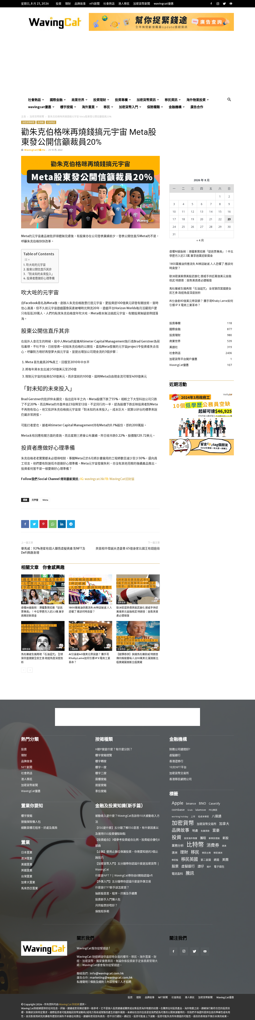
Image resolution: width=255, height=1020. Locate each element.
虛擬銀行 (174, 755)
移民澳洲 (218, 852)
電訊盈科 (177, 873)
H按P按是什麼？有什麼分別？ (113, 749)
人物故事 (74, 649)
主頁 (23, 116)
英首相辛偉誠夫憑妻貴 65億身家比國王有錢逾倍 (128, 548)
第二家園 (206, 860)
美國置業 (26, 864)
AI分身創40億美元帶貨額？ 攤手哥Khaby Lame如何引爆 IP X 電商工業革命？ (89, 658)
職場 (24, 602)
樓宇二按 (100, 773)
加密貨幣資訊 (146, 100)
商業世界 (78, 100)
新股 (226, 838)
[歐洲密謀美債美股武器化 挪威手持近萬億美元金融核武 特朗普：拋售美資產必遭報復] (138, 589)
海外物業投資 (196, 100)
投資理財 (99, 100)
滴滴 (224, 845)
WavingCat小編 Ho (34, 149)
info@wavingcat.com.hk (107, 973)
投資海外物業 (190, 838)
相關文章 (30, 567)
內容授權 (112, 982)
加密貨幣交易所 (179, 773)
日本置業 (26, 852)
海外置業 (88, 107)
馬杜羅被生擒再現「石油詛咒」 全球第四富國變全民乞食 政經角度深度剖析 (42, 658)
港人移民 (123, 3)
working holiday (180, 816)
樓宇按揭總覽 (103, 755)
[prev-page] (23, 670)
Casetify (214, 803)
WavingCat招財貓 (121, 479)
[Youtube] (231, 3)
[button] (229, 100)
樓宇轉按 (100, 761)
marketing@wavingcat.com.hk (111, 977)
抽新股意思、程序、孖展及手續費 (116, 893)
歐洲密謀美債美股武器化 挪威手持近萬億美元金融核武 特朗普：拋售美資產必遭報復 (137, 611)
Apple (177, 803)
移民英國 (189, 859)
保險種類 (153, 107)
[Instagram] (218, 3)
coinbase (178, 810)
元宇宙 (35, 499)
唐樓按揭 (100, 779)
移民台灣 (206, 852)
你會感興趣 (54, 567)
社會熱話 (109, 3)
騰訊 (190, 873)
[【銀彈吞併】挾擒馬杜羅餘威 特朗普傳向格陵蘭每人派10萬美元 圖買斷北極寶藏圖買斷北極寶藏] (138, 636)
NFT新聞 (94, 3)
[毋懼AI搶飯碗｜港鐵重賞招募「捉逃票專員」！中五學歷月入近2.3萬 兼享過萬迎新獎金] (43, 589)
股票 (175, 866)
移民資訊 (171, 100)
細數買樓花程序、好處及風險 (39, 827)
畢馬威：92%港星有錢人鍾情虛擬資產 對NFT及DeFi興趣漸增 (53, 550)
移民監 (175, 860)
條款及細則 (97, 982)
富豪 (216, 830)
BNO (202, 803)
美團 (225, 860)
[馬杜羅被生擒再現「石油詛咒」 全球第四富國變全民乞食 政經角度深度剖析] (43, 636)
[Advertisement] (127, 66)
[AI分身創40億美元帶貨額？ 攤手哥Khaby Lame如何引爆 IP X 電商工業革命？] (90, 636)
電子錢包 (219, 866)
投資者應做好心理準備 (41, 278)
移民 (107, 107)
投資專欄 (121, 100)
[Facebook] (211, 3)
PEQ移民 (213, 810)
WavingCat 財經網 (69, 1004)
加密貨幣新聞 (141, 3)
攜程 (203, 838)
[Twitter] (224, 3)
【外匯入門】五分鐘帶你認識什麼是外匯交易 (123, 881)
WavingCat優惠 (164, 3)
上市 (193, 816)
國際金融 (56, 100)
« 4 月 (200, 240)
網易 (216, 860)
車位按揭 (100, 791)
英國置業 (26, 870)
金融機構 (175, 107)
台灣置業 (26, 876)
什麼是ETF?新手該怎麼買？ (112, 887)
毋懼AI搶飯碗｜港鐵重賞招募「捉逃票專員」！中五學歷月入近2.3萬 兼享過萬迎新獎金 (42, 611)
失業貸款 (205, 830)
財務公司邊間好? (179, 749)
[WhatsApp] (53, 524)
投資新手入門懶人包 (107, 899)
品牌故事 (80, 3)
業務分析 (178, 845)
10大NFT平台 (177, 767)
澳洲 (174, 852)
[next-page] (29, 670)
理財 (68, 3)
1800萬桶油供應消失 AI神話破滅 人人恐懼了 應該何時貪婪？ (201, 266)
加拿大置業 (28, 882)
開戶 (209, 866)
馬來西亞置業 (29, 888)
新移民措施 (214, 838)
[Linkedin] (62, 524)
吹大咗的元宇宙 (36, 265)
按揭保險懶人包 (31, 821)
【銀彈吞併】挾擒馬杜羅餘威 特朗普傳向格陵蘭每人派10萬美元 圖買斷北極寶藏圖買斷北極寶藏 (137, 658)
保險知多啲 (102, 911)
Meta (45, 499)
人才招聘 (125, 982)
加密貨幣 (183, 823)
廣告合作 (196, 107)
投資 (58, 3)
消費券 (213, 845)
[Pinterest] (43, 524)
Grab (190, 810)
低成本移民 (203, 816)
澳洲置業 (26, 858)
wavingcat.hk (95, 479)
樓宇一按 (100, 767)
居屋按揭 (100, 785)
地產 (195, 830)
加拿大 (224, 823)
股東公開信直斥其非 (39, 269)
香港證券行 (176, 761)
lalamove (200, 810)
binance (191, 803)
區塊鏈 (41, 122)
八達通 (216, 816)
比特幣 (195, 844)
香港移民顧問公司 (180, 779)
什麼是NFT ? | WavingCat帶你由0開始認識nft (124, 875)
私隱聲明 (82, 982)
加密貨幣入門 (128, 107)
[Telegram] (71, 524)
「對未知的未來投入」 (40, 274)
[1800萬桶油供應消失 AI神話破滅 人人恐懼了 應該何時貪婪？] (90, 589)
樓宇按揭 (66, 107)
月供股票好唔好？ (106, 905)
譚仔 (201, 866)
